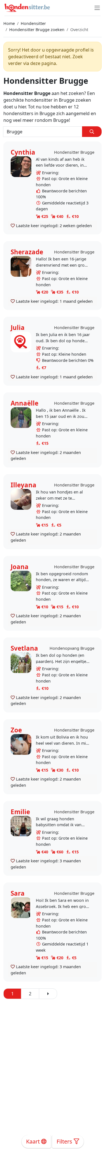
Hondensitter (33, 23)
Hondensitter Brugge (74, 152)
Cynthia (23, 152)
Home (9, 23)
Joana (20, 566)
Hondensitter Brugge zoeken (36, 29)
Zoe (16, 730)
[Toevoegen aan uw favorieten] (13, 225)
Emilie (20, 811)
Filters (65, 1141)
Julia (18, 327)
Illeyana (23, 485)
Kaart (33, 1141)
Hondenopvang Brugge (72, 648)
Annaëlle (24, 403)
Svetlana (24, 648)
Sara (18, 893)
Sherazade (27, 252)
